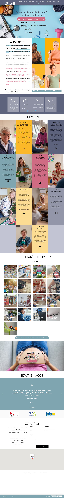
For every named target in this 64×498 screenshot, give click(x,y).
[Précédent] (3, 394)
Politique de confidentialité (9, 496)
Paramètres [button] (48, 496)
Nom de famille (46, 426)
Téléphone (46, 430)
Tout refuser (54, 496)
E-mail (31, 430)
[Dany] (33, 407)
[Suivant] (61, 394)
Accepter (59, 496)
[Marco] (30, 407)
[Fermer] (62, 496)
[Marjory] (32, 407)
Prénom (31, 426)
